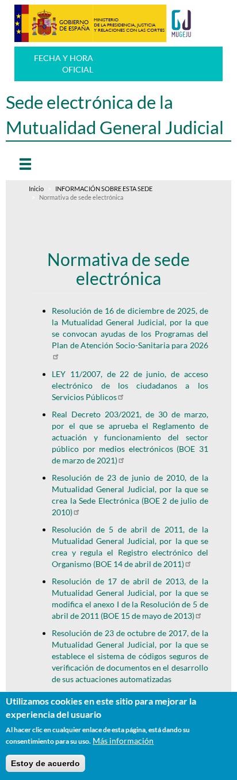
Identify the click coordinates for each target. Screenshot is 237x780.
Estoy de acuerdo (45, 763)
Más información (123, 740)
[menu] (45, 163)
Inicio (36, 188)
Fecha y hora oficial (63, 63)
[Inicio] (105, 23)
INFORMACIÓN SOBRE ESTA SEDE (103, 188)
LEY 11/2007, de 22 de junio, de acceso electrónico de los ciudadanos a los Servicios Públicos (130, 385)
